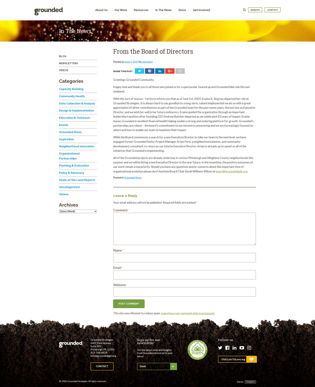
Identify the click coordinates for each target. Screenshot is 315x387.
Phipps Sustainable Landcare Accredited (198, 350)
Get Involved (201, 10)
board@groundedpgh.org (231, 171)
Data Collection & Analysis (77, 103)
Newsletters (68, 63)
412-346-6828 (99, 352)
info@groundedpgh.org (103, 355)
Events (63, 125)
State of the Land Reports (77, 180)
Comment (121, 210)
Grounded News (132, 177)
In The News (163, 10)
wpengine (147, 61)
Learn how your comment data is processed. (188, 313)
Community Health (72, 96)
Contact (272, 10)
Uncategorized (69, 187)
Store (182, 10)
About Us (101, 10)
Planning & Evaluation (74, 165)
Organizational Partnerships (69, 156)
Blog (62, 56)
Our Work (121, 10)
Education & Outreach (74, 117)
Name (118, 250)
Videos (63, 70)
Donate (255, 10)
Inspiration (66, 139)
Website (119, 285)
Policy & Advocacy (71, 172)
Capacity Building (71, 89)
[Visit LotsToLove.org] (237, 359)
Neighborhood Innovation (76, 146)
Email (118, 267)
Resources (141, 10)
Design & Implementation (76, 110)
